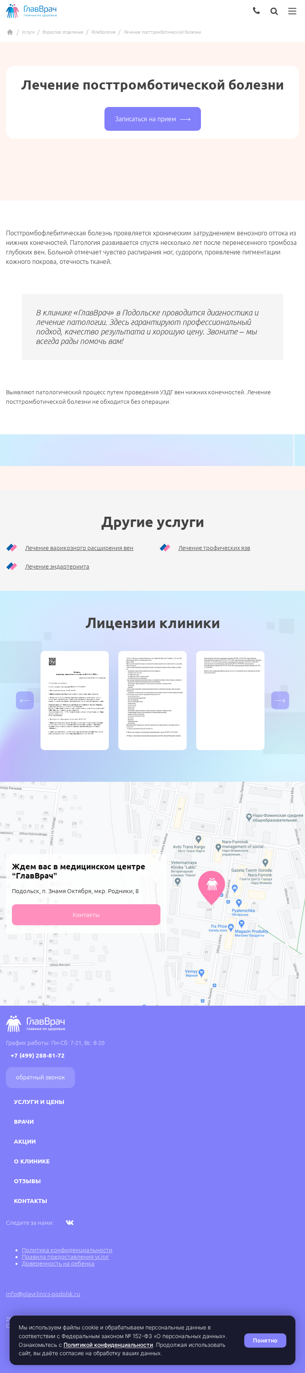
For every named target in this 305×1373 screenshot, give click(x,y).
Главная (10, 32)
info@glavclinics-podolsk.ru (43, 1294)
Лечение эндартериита (57, 566)
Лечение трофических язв (214, 547)
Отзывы (27, 1181)
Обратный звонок (40, 1077)
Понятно (265, 1340)
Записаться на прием (145, 118)
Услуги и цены (39, 1101)
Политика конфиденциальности (67, 1250)
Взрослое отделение (62, 32)
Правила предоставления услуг (65, 1256)
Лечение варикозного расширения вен (79, 547)
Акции (25, 1141)
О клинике (32, 1161)
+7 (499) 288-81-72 (38, 1055)
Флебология (103, 32)
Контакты (86, 914)
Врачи (24, 1121)
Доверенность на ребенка (58, 1263)
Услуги (28, 32)
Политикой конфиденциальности (108, 1344)
